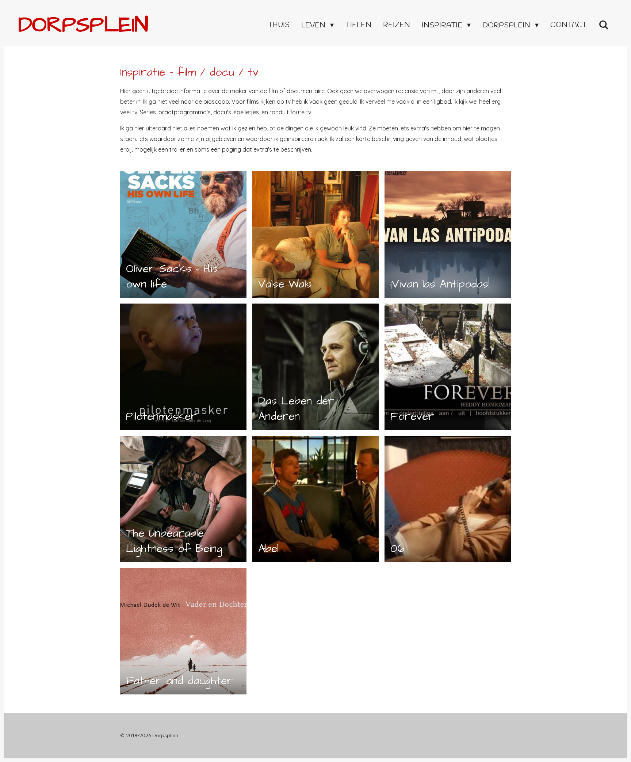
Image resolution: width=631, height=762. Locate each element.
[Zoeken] (603, 25)
